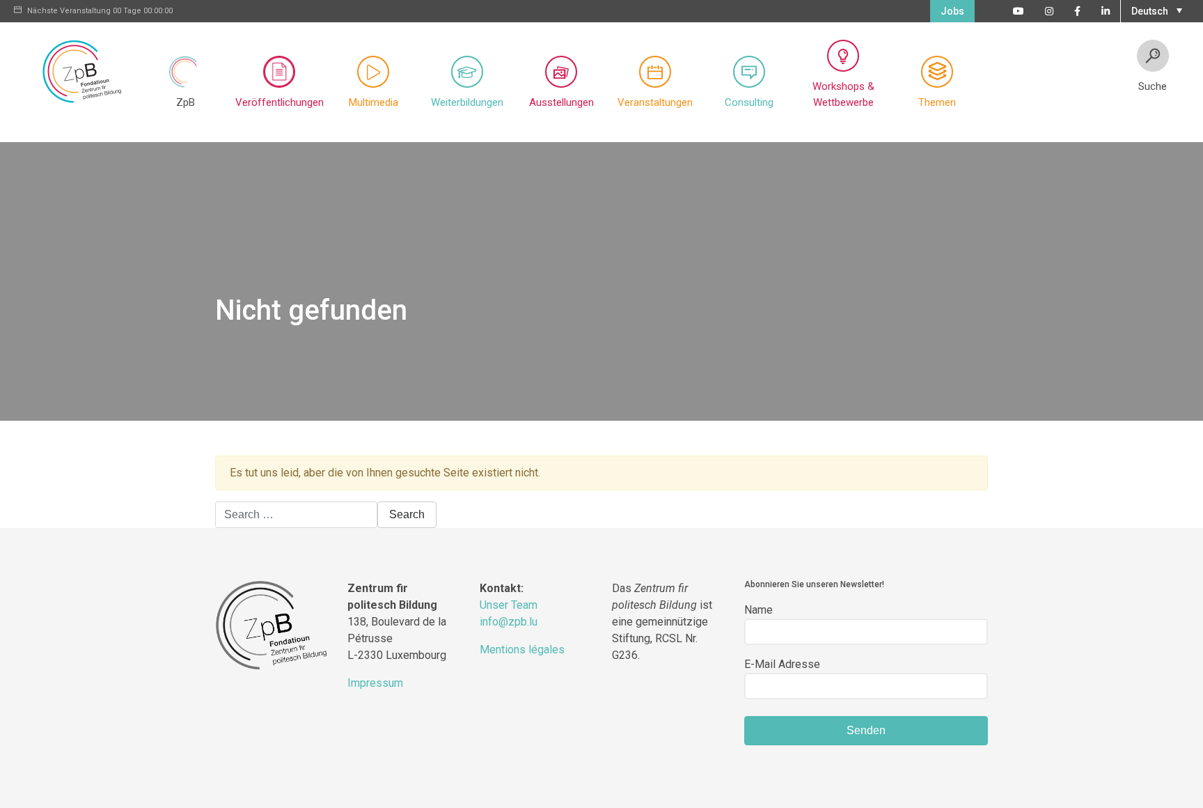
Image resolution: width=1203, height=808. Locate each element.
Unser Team (508, 605)
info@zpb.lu (508, 621)
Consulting (749, 102)
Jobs (952, 11)
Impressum (375, 683)
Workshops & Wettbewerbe (843, 94)
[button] (1155, 10)
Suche (1152, 86)
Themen (937, 102)
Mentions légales (522, 649)
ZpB (185, 102)
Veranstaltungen (655, 102)
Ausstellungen (561, 102)
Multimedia (373, 102)
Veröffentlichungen (279, 102)
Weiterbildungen (467, 102)
